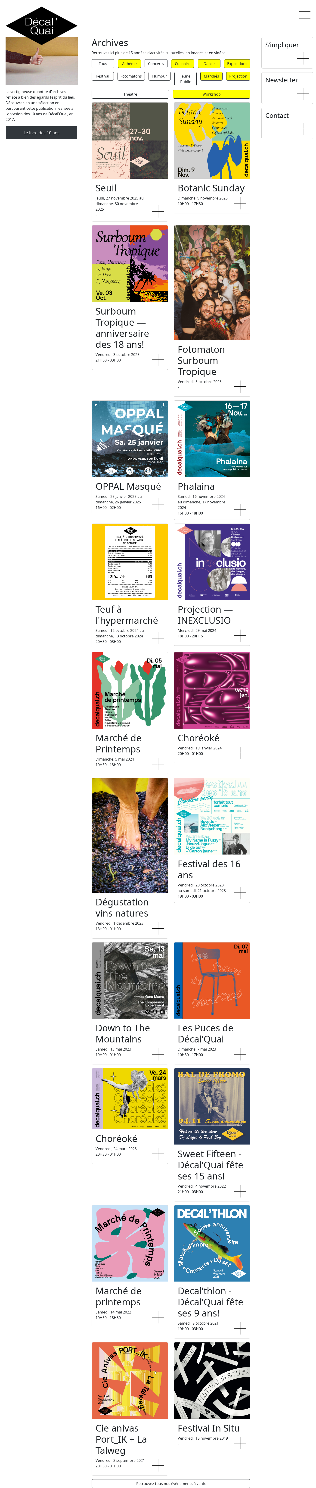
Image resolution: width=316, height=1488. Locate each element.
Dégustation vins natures (122, 907)
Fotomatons (131, 76)
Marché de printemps (119, 1296)
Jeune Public (185, 79)
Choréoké (199, 737)
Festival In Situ (209, 1428)
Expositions (237, 63)
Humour (159, 76)
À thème (129, 63)
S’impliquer (282, 44)
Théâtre (130, 94)
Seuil (106, 187)
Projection (238, 76)
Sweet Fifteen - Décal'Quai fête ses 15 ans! (210, 1164)
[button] (304, 15)
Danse (209, 63)
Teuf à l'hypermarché (127, 615)
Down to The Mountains (123, 1033)
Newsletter (281, 79)
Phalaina (196, 486)
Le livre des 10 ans (41, 132)
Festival (102, 76)
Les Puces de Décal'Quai (205, 1033)
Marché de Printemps (119, 743)
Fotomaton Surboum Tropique (201, 360)
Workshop (211, 94)
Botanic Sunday (211, 187)
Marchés (211, 76)
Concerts (156, 63)
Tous (103, 63)
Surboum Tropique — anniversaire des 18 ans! (122, 328)
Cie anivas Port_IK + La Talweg (121, 1439)
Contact (277, 115)
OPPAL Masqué (128, 486)
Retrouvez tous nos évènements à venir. (171, 1483)
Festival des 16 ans (209, 869)
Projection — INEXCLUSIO (205, 615)
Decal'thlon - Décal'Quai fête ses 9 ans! (210, 1301)
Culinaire (182, 63)
